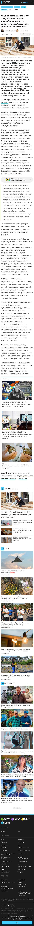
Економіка (4, 845)
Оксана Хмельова (9, 30)
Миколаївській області (13, 60)
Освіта (20, 845)
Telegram (24, 476)
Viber (30, 476)
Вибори (3, 847)
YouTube (4, 478)
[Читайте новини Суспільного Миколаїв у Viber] (11, 905)
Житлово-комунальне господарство (8, 853)
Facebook (12, 478)
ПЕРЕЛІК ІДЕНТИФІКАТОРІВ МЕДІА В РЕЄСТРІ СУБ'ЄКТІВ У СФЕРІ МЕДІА (25, 893)
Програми (4, 891)
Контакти (4, 880)
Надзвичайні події (24, 847)
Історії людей (22, 861)
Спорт (3, 869)
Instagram (23, 478)
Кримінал (4, 842)
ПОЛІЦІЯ (23, 7)
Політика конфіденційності (7, 887)
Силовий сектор (6, 861)
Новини (3, 831)
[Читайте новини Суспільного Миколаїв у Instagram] (5, 905)
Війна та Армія (22, 869)
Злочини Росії (5, 866)
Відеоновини (5, 872)
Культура (21, 842)
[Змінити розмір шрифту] (32, 34)
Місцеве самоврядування (23, 857)
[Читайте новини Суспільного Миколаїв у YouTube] (8, 905)
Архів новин (22, 880)
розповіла (4, 102)
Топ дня (20, 872)
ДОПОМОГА (4, 9)
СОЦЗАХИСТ (16, 7)
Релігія (20, 864)
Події (2, 839)
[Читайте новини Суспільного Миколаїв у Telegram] (14, 905)
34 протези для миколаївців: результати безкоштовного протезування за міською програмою (16, 466)
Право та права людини (7, 12)
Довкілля (4, 850)
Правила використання (22, 883)
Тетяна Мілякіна (23, 30)
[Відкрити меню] (32, 2)
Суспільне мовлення (8, 882)
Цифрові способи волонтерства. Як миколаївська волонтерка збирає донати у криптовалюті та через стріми (16, 404)
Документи (21, 887)
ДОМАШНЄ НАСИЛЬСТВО (7, 7)
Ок (17, 922)
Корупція (21, 839)
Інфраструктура (23, 853)
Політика (4, 864)
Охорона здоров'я (24, 850)
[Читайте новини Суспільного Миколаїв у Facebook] (2, 905)
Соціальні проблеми (13, 9)
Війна (19, 831)
